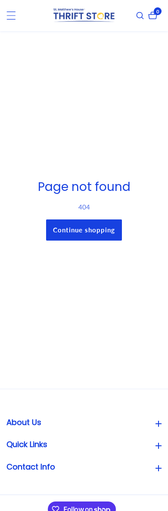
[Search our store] (141, 15)
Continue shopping (84, 230)
